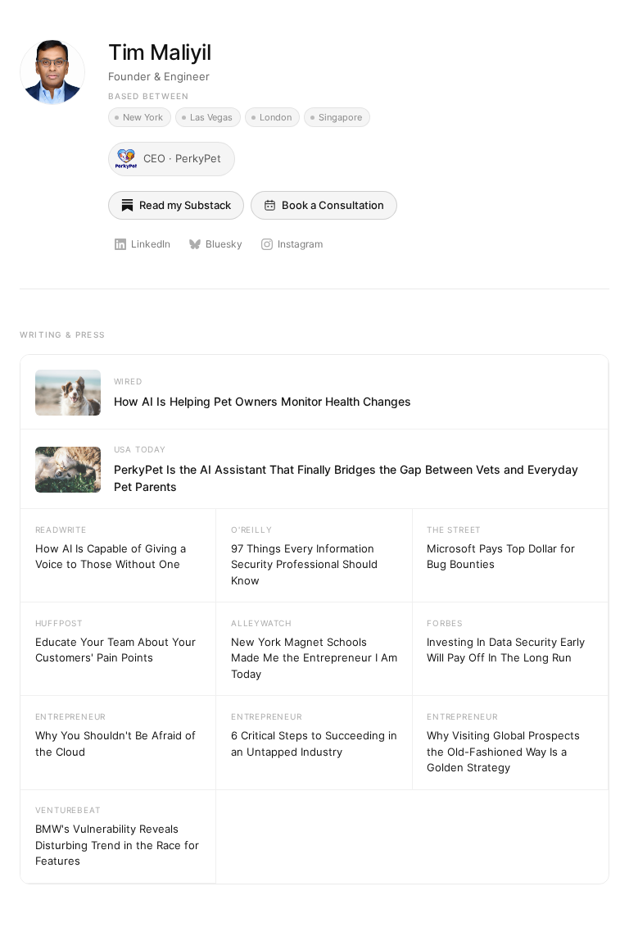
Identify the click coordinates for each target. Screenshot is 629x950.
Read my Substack (185, 204)
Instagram (300, 244)
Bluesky (224, 244)
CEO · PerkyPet (182, 158)
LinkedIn (150, 244)
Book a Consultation (333, 204)
